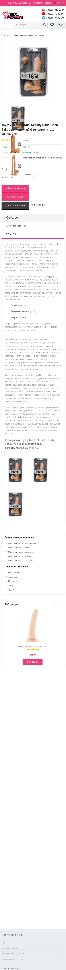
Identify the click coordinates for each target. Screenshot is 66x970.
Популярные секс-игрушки (13, 954)
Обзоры (48, 3)
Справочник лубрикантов (12, 959)
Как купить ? (13, 3)
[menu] (3, 3)
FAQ (3, 943)
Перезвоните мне (15, 205)
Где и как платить (36, 3)
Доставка (23, 3)
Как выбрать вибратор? (11, 948)
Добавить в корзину (15, 188)
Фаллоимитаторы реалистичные (29, 35)
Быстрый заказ (15, 197)
